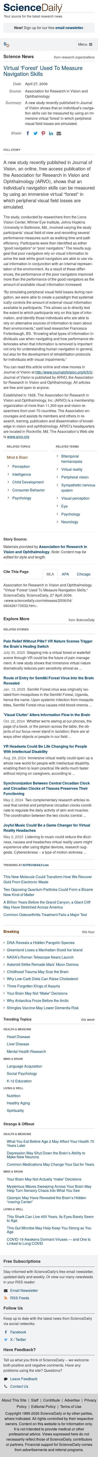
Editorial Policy (43, 1406)
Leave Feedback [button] (23, 1378)
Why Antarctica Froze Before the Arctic (38, 1000)
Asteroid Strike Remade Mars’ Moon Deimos (43, 964)
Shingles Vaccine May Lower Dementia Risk (43, 1007)
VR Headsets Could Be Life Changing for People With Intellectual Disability (45, 749)
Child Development (28, 482)
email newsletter (69, 27)
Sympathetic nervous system (78, 487)
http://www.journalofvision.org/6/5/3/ (64, 372)
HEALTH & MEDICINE (17, 1029)
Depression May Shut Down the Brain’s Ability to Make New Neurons (46, 1155)
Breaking (11, 931)
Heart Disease (18, 1036)
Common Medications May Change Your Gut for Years (50, 1164)
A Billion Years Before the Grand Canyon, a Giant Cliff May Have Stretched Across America (46, 904)
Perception (21, 466)
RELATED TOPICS (18, 446)
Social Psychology (22, 1073)
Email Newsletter (24, 1290)
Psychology (21, 498)
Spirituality (15, 1110)
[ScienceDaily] (33, 7)
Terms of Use (70, 1406)
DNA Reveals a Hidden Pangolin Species (41, 942)
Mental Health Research (26, 1051)
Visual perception (75, 498)
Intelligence (21, 474)
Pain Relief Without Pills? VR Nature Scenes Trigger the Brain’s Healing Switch (48, 643)
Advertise (72, 1400)
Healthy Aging (18, 1103)
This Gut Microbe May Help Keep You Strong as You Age (49, 1230)
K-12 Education (19, 1080)
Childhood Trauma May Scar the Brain (38, 971)
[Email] (59, 133)
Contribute (51, 1400)
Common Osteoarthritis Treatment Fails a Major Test (45, 914)
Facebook (18, 1332)
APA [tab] (65, 574)
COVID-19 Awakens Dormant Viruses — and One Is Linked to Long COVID (48, 1241)
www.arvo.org (18, 436)
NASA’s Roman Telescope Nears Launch (40, 957)
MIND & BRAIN (13, 1059)
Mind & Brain (17, 457)
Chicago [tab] (83, 574)
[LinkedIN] (51, 133)
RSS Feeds (19, 1297)
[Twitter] (35, 133)
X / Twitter (18, 1339)
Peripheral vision (75, 477)
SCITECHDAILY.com (36, 865)
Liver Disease (18, 1043)
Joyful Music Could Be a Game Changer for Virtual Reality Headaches (46, 827)
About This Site (14, 1400)
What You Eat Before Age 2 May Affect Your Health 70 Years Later (50, 1143)
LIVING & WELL (13, 1088)
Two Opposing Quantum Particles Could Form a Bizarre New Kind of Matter (48, 892)
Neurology (69, 521)
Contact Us (19, 1386)
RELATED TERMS (67, 446)
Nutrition (14, 1095)
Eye (64, 506)
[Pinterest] (43, 133)
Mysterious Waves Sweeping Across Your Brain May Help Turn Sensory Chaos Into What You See (49, 1188)
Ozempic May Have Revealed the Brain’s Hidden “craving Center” (46, 1199)
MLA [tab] (50, 574)
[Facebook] (28, 133)
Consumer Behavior (28, 490)
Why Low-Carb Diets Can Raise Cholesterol (42, 978)
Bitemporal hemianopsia (71, 458)
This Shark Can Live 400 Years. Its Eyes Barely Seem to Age (50, 1218)
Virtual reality (72, 469)
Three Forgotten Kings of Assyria (33, 986)
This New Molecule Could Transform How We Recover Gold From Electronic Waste (47, 879)
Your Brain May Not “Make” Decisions (37, 993)
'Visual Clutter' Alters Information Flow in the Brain (46, 714)
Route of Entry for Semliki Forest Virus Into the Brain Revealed (48, 680)
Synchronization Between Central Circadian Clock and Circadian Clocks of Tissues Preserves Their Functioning (46, 788)
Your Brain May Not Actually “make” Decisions (44, 1179)
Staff (35, 1400)
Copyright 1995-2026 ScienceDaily (33, 1413)
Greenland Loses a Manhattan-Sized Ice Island (45, 949)
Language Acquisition (24, 1066)
